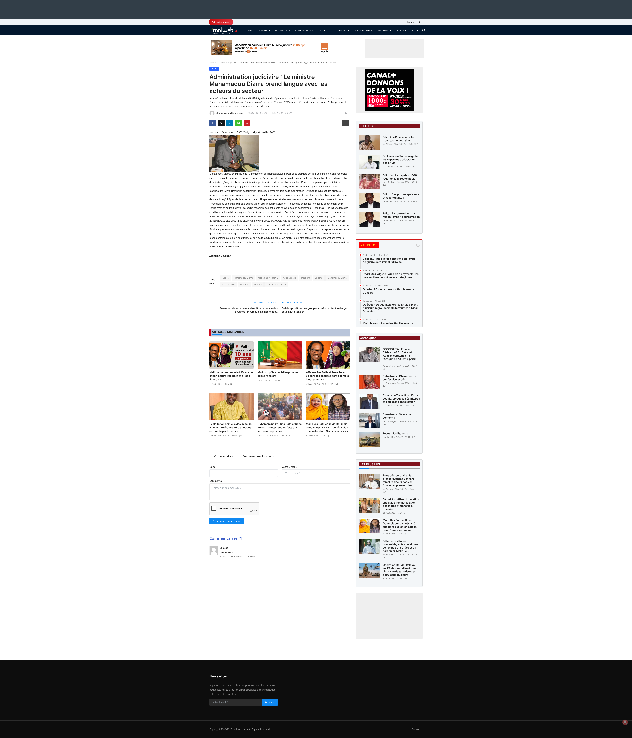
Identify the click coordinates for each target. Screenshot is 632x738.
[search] (424, 30)
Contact (410, 21)
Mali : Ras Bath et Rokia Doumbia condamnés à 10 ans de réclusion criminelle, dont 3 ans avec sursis (327, 427)
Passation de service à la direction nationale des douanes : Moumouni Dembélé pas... (249, 310)
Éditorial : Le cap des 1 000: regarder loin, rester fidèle (400, 177)
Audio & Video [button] (303, 30)
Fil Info (249, 30)
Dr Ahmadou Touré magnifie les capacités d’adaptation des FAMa (400, 159)
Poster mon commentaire (226, 521)
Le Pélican (387, 144)
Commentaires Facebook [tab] (258, 456)
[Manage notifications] (625, 722)
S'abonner (270, 702)
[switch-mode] (420, 22)
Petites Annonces (220, 21)
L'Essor (309, 384)
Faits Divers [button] (281, 30)
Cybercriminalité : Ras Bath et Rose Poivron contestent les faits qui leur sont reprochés (280, 427)
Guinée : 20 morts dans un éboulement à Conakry (388, 291)
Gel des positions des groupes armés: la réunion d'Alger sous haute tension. (315, 310)
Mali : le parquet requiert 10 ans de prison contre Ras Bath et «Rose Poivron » (231, 376)
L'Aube (212, 435)
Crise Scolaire (289, 277)
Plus (413, 30)
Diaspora (305, 277)
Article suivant (290, 302)
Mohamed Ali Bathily (268, 277)
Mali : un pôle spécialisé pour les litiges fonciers (278, 374)
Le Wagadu (388, 489)
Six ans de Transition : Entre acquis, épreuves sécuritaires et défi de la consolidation (401, 398)
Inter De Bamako (389, 182)
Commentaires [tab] (223, 456)
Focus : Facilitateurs (395, 433)
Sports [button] (400, 30)
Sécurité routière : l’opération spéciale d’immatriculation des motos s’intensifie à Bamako (401, 504)
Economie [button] (341, 30)
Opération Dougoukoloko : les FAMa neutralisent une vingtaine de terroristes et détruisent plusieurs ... (399, 569)
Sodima (318, 277)
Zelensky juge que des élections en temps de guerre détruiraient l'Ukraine (389, 260)
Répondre (238, 556)
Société (223, 62)
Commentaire (217, 480)
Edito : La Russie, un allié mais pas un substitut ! (398, 138)
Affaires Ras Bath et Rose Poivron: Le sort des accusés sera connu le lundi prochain (327, 376)
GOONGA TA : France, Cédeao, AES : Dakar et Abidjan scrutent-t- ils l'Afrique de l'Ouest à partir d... (399, 355)
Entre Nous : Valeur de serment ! (397, 416)
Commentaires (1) (226, 538)
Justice (233, 62)
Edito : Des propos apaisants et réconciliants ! (401, 196)
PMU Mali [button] (263, 30)
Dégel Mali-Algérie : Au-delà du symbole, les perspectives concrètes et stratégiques (391, 275)
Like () (253, 556)
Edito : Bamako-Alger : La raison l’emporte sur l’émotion (401, 215)
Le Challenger (389, 383)
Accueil (212, 62)
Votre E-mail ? (289, 466)
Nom (212, 466)
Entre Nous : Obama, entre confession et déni (399, 378)
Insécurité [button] (383, 30)
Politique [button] (323, 30)
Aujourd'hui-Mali (389, 365)
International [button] (362, 30)
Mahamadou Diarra (243, 277)
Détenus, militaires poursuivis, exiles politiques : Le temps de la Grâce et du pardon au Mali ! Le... (401, 546)
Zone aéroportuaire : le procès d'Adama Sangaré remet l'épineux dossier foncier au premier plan (398, 480)
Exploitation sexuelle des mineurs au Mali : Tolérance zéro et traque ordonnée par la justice (230, 427)
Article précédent (268, 302)
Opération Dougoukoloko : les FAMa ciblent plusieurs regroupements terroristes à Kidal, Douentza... (390, 308)
